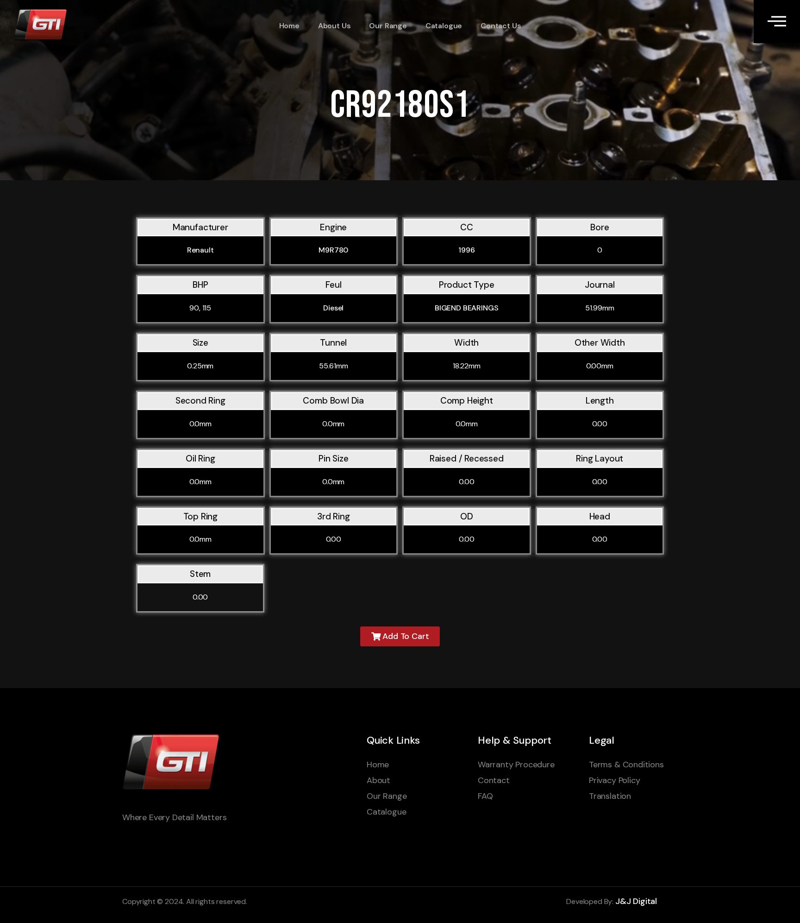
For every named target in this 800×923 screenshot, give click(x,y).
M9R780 (333, 250)
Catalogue (443, 26)
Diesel (333, 308)
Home (289, 26)
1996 (466, 250)
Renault (200, 250)
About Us (334, 26)
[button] (400, 636)
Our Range (387, 26)
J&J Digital (636, 901)
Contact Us (501, 26)
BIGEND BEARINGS (467, 308)
